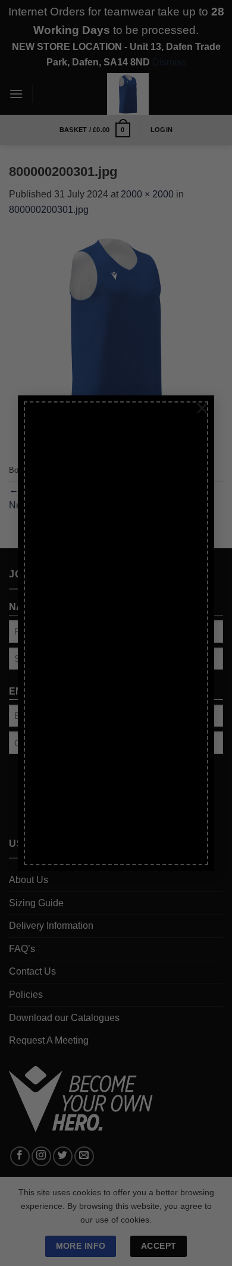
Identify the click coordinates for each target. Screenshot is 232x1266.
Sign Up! (61, 782)
